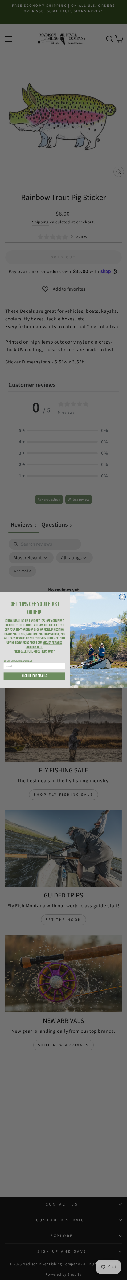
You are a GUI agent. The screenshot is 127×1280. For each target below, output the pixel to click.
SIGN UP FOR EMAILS (34, 675)
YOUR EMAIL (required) (18, 660)
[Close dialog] (122, 597)
